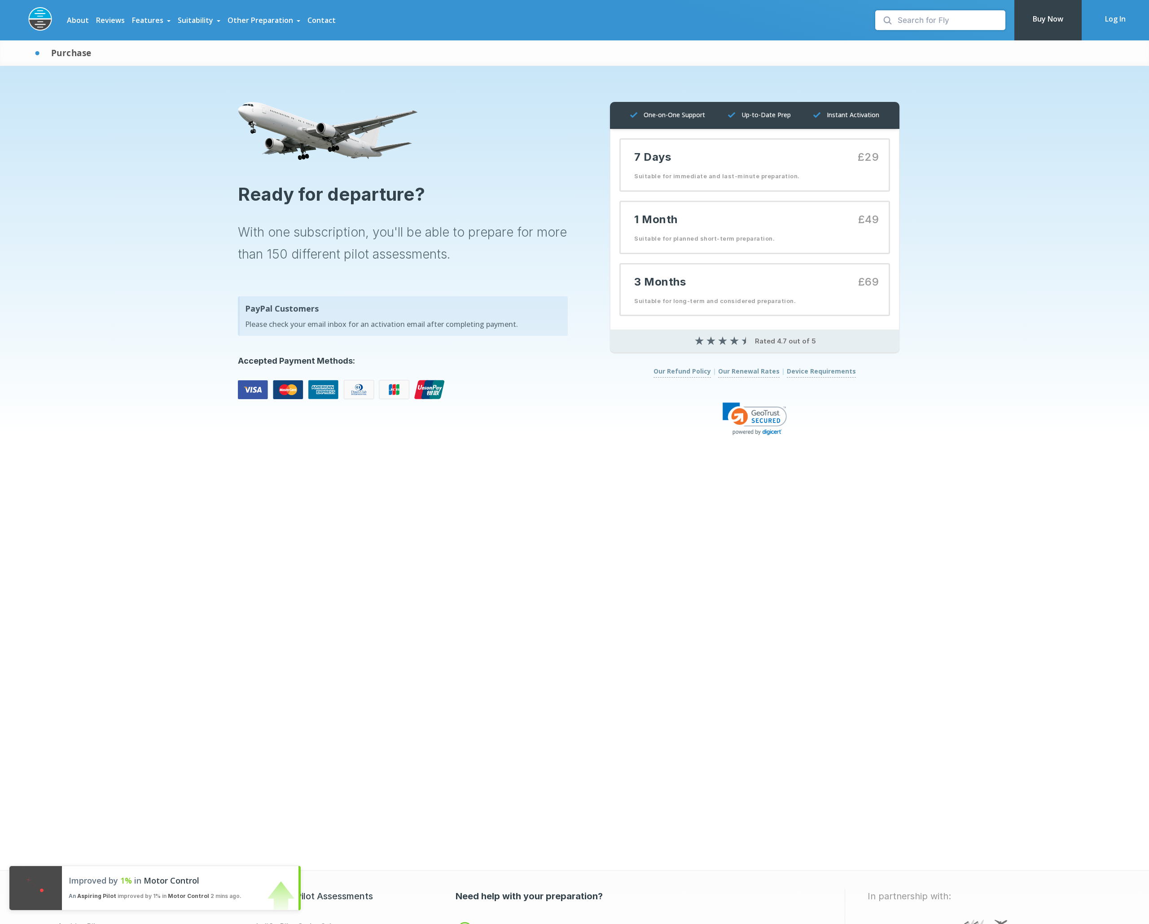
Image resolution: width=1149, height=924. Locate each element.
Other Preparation (260, 20)
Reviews (110, 20)
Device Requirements (821, 371)
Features (147, 20)
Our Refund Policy (682, 371)
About (78, 20)
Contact (321, 20)
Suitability (195, 20)
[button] (755, 419)
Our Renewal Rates (749, 371)
